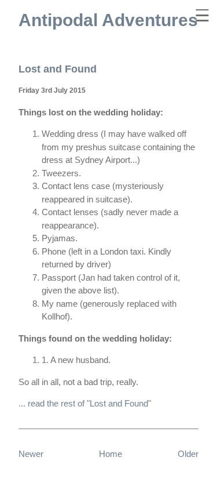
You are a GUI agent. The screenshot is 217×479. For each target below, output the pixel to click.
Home (110, 454)
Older (188, 454)
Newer (31, 454)
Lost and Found (58, 69)
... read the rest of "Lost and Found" (85, 403)
